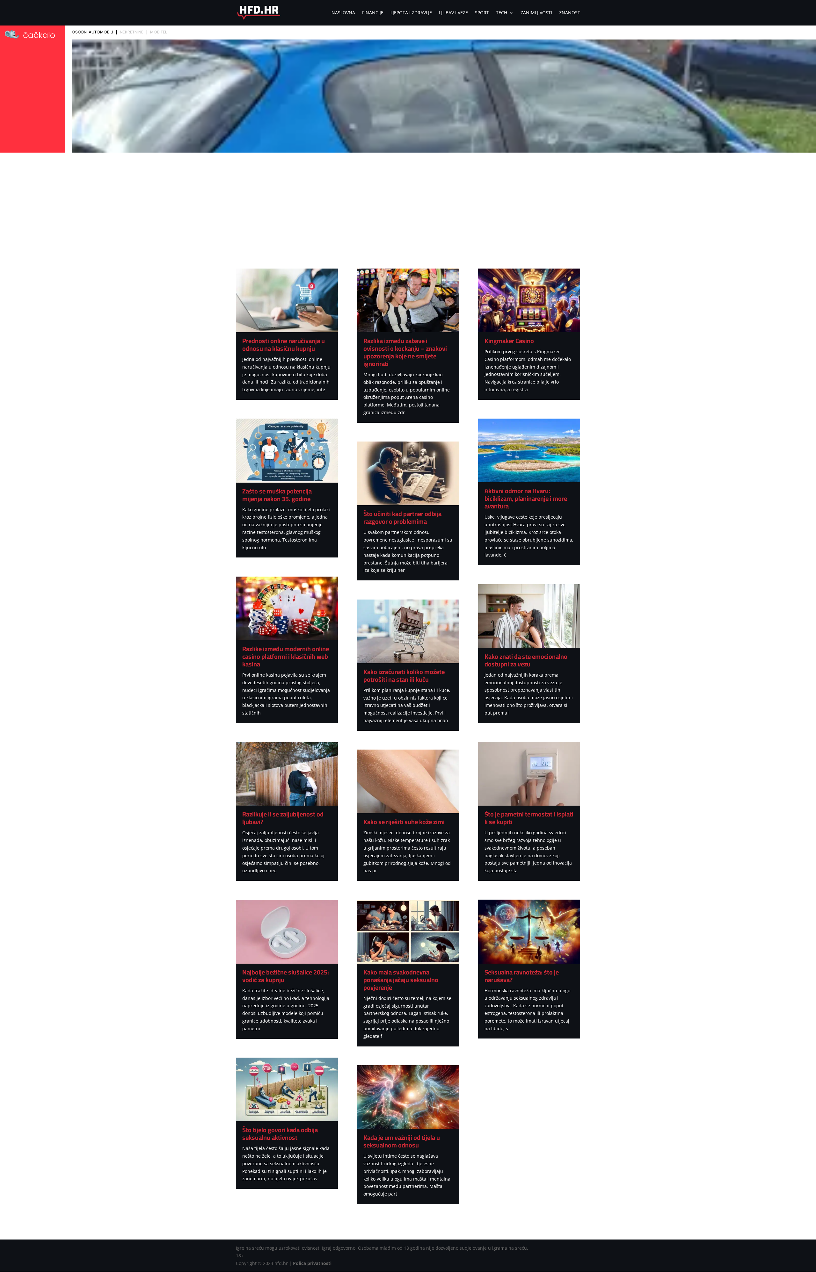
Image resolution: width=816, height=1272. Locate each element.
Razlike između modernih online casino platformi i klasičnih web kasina (285, 656)
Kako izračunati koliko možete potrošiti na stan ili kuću (404, 675)
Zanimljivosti (536, 13)
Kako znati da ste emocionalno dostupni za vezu (525, 660)
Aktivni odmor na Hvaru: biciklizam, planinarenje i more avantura (525, 498)
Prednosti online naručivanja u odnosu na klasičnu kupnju (283, 344)
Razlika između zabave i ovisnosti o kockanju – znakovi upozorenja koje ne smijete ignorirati (405, 352)
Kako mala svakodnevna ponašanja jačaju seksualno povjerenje (400, 979)
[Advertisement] (408, 202)
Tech (501, 13)
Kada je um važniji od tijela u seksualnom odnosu (401, 1141)
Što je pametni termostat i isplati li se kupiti (528, 818)
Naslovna (343, 13)
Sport (482, 13)
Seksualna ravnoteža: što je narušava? (521, 976)
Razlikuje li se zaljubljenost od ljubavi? (283, 818)
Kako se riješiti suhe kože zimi (404, 822)
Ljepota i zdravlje (411, 13)
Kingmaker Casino (509, 341)
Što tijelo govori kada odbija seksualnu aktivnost (280, 1133)
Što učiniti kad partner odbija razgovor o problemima (402, 517)
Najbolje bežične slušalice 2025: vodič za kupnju (285, 976)
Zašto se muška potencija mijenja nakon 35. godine (277, 495)
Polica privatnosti (312, 1263)
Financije (372, 13)
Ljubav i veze (453, 13)
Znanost (569, 13)
